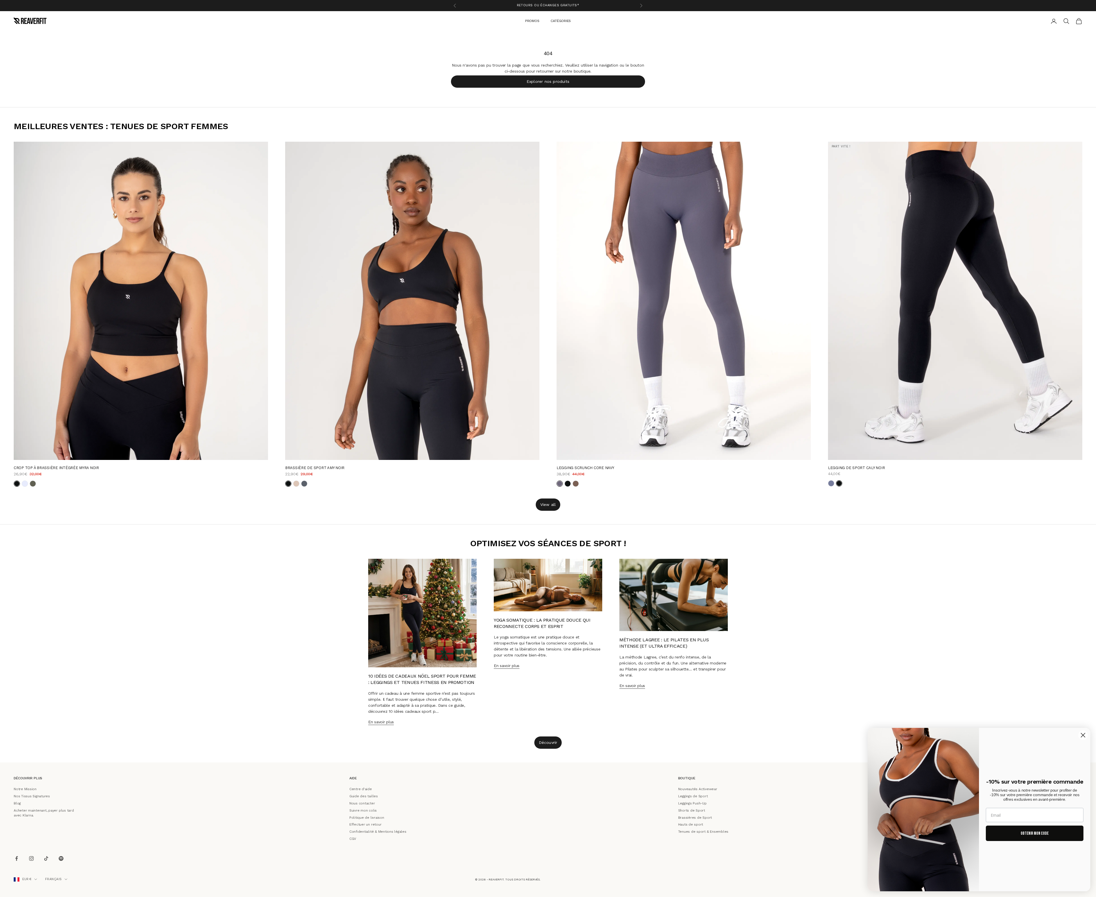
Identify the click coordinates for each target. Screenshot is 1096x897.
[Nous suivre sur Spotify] (61, 858)
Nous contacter (362, 803)
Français (53, 879)
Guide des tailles (363, 796)
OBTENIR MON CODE (1035, 833)
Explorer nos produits (548, 81)
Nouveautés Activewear (697, 789)
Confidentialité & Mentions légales (377, 832)
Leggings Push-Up (692, 803)
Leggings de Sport (693, 796)
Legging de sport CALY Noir (856, 467)
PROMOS (532, 21)
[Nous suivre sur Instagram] (31, 858)
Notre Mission (25, 789)
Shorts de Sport (691, 810)
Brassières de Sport (695, 817)
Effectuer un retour (365, 824)
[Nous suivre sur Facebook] (16, 858)
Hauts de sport (690, 824)
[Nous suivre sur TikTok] (46, 858)
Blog (17, 803)
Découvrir (548, 742)
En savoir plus (381, 722)
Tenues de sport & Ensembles (703, 832)
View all (548, 504)
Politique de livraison (366, 817)
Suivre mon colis (363, 810)
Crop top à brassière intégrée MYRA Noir (56, 467)
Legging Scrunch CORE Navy (585, 467)
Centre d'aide (360, 789)
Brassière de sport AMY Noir (314, 467)
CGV (352, 839)
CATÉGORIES (561, 21)
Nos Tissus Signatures (32, 796)
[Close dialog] (1083, 735)
